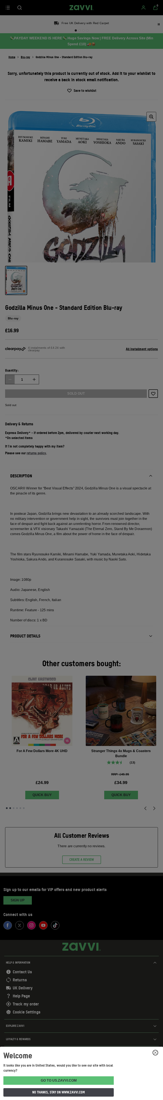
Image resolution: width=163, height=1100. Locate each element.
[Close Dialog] (155, 1052)
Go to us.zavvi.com (59, 1080)
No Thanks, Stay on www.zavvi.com (58, 1092)
